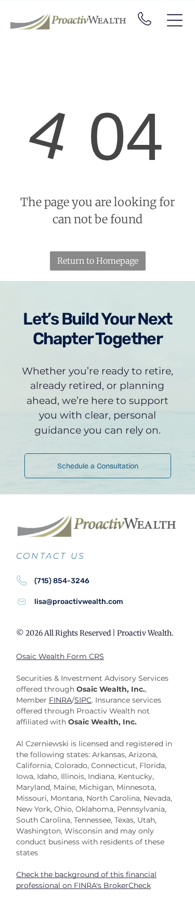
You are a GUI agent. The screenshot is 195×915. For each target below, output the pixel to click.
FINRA (60, 700)
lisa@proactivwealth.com (78, 601)
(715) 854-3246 (61, 580)
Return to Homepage (97, 260)
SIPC (83, 700)
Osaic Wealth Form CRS (60, 656)
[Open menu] (175, 20)
